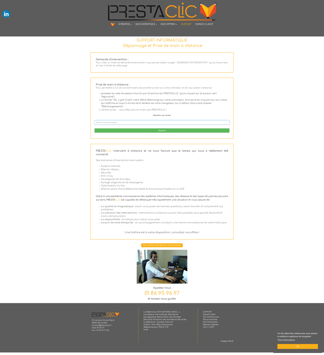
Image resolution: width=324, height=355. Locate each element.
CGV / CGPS (208, 327)
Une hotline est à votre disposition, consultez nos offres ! (162, 232)
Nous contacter (210, 319)
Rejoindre (162, 131)
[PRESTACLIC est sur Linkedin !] (6, 14)
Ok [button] (298, 346)
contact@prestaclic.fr (102, 325)
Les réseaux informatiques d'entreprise (160, 314)
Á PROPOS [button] (124, 24)
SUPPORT (186, 24)
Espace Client (209, 314)
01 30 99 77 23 (103, 330)
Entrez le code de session (105, 120)
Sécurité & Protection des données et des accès (164, 319)
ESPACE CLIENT (204, 24)
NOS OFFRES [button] (168, 24)
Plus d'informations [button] (286, 340)
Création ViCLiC (227, 341)
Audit (145, 330)
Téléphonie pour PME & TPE (156, 327)
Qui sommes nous (211, 317)
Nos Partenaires (210, 322)
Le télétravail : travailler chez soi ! (158, 322)
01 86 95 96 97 (162, 293)
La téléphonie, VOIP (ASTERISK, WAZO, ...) (161, 312)
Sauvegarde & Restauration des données (162, 317)
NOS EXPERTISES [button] (146, 24)
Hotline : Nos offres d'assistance (158, 325)
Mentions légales (210, 325)
